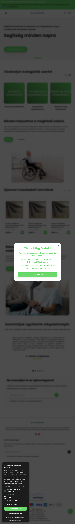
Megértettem (37, 275)
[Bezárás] (58, 245)
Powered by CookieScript (15, 520)
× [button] (27, 464)
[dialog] (15, 492)
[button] (15, 518)
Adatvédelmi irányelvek (19, 487)
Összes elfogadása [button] (15, 509)
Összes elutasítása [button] (15, 513)
